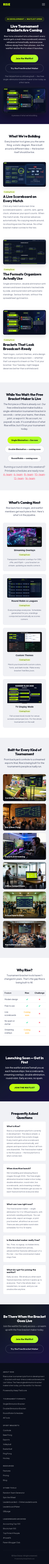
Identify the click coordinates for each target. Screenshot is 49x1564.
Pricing (6, 1475)
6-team (18, 474)
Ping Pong (7, 1453)
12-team (19, 478)
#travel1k (7, 1538)
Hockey (6, 1458)
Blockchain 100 (9, 1528)
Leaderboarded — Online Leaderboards (20, 1502)
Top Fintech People (11, 1533)
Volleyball (7, 1444)
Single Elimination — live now (24, 440)
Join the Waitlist (24, 58)
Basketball (7, 1449)
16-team (30, 478)
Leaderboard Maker (11, 1506)
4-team (7, 474)
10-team (40, 474)
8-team (28, 474)
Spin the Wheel (9, 1497)
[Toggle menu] (43, 4)
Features (7, 1471)
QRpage (6, 1511)
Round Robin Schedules (13, 1413)
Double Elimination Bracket (14, 1408)
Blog (5, 1480)
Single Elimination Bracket (14, 1404)
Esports (6, 1439)
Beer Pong (7, 1435)
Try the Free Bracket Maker (24, 68)
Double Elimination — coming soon (25, 449)
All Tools (6, 1418)
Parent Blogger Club (11, 1542)
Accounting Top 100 (11, 1524)
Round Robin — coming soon (24, 458)
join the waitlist (25, 1385)
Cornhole (7, 1430)
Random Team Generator (14, 1493)
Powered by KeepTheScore (15, 1390)
